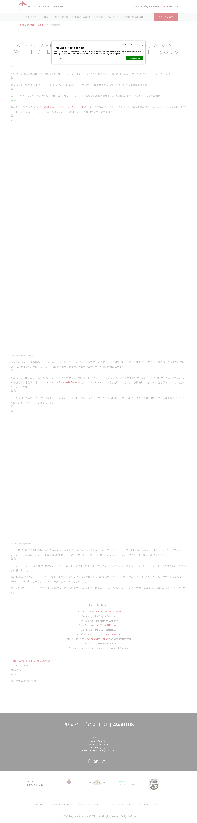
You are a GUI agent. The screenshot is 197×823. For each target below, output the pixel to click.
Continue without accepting (132, 45)
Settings (59, 58)
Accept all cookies (134, 58)
